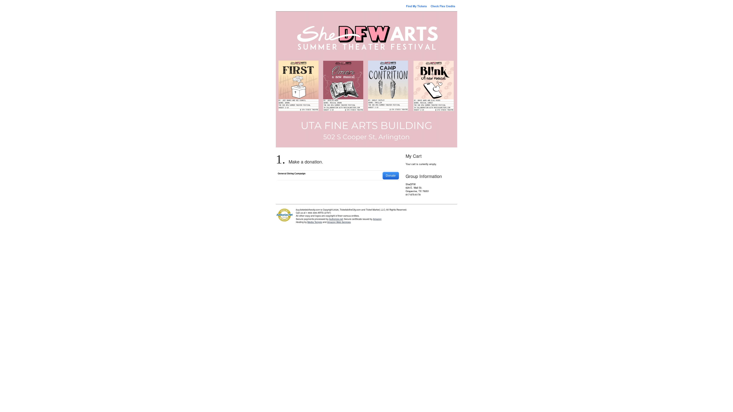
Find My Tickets (416, 6)
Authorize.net (336, 218)
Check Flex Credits (443, 6)
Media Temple (314, 222)
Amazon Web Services (339, 222)
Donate (391, 175)
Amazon (377, 218)
